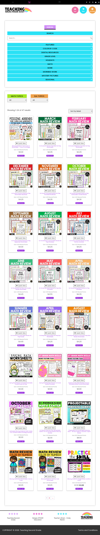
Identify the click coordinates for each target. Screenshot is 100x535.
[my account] (92, 9)
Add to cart (50, 392)
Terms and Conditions (88, 530)
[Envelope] (98, 2)
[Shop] (83, 9)
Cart (75, 11)
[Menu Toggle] (13, 2)
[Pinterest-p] (89, 2)
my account (92, 11)
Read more (21, 155)
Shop (83, 11)
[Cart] (29, 2)
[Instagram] (92, 2)
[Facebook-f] (86, 2)
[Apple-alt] (95, 2)
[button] (59, 1)
